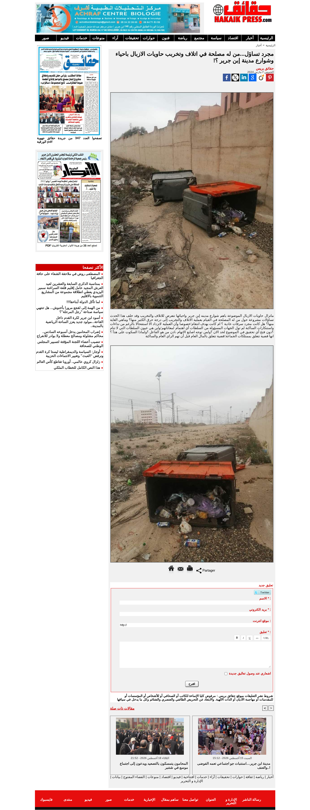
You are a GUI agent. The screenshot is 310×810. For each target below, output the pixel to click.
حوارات (149, 38)
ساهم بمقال (170, 799)
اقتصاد (233, 38)
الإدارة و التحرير (192, 781)
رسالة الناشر (251, 799)
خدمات (81, 38)
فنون (166, 38)
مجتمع (199, 38)
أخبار (250, 38)
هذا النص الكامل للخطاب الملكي (77, 367)
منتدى (68, 799)
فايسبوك (46, 799)
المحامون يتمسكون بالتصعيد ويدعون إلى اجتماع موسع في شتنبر (154, 765)
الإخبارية (149, 799)
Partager (208, 570)
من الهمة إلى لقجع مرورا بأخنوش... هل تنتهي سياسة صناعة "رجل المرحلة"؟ (69, 310)
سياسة (216, 38)
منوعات (98, 38)
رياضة (182, 38)
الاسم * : (265, 598)
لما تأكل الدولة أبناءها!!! (83, 302)
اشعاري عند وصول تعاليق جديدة (250, 673)
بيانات (116, 777)
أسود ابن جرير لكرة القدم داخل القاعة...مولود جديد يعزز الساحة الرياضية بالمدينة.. (74, 322)
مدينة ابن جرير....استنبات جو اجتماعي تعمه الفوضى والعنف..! (233, 765)
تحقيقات (132, 38)
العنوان (211, 799)
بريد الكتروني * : (260, 609)
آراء (115, 38)
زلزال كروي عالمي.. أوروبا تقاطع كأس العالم (68, 362)
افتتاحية (188, 777)
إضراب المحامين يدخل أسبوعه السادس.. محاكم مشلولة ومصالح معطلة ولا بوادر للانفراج (70, 334)
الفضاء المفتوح (133, 777)
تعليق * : (265, 632)
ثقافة (249, 777)
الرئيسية (266, 38)
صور (45, 38)
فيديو (65, 38)
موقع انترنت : (262, 621)
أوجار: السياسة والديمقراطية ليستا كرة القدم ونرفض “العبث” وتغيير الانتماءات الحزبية (69, 354)
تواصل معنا (190, 799)
